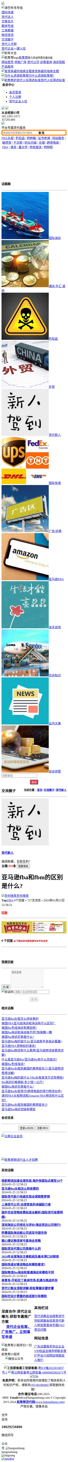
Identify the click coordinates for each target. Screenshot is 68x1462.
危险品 (20, 138)
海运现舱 (59, 62)
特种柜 (48, 147)
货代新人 (61, 790)
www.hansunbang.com (49, 1402)
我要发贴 (23, 866)
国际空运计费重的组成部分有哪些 (24, 1296)
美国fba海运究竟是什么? (18, 1036)
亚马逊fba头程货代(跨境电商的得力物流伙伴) (32, 1091)
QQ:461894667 (40, 1385)
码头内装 (31, 142)
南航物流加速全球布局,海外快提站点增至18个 (32, 1180)
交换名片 (8, 21)
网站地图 (55, 1355)
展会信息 (49, 1320)
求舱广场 (20, 62)
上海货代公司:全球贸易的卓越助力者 (26, 1204)
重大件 (23, 147)
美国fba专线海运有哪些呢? (19, 1027)
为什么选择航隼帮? (41, 75)
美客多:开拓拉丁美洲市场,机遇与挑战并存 (30, 1280)
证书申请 (44, 138)
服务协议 (52, 1346)
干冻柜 (17, 142)
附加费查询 (44, 1325)
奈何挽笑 (23, 895)
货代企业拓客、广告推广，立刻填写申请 (16, 1332)
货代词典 (40, 1316)
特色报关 (36, 147)
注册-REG (42, 1128)
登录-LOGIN (26, 1128)
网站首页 (8, 62)
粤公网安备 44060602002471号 (46, 1372)
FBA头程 (8, 138)
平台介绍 (43, 1355)
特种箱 (31, 138)
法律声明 (51, 1351)
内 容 (6, 987)
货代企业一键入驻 (14, 48)
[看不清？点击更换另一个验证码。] (8, 991)
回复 (5, 912)
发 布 (34, 999)
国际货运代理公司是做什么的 (21, 1248)
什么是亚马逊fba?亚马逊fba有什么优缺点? (29, 1059)
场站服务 (58, 138)
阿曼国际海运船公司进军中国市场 (24, 1232)
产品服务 (8, 66)
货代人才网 (9, 44)
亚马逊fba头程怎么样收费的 (20, 1018)
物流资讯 (8, 35)
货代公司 (33, 62)
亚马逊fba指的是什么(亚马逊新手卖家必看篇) (32, 1041)
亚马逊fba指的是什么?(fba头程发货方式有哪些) (33, 1077)
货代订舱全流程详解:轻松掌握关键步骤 (28, 1288)
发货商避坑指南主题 (45, 71)
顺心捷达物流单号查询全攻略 (21, 1240)
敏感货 (6, 142)
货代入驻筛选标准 (53, 80)
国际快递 (8, 12)
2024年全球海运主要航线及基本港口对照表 (30, 1256)
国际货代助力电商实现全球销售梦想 (26, 1196)
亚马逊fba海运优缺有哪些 (19, 1109)
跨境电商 (53, 142)
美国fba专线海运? (13, 1064)
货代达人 (8, 16)
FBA (5, 147)
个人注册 (15, 96)
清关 (13, 147)
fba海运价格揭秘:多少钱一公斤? (23, 1082)
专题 (55, 1325)
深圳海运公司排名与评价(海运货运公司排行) (31, 1224)
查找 (34, 782)
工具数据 (8, 30)
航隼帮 (23, 57)
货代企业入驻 (18, 101)
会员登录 (15, 92)
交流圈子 (8, 39)
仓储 (42, 142)
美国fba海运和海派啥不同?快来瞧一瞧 (27, 1032)
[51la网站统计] (34, 1376)
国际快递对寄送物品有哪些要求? (23, 1264)
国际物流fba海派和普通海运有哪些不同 (28, 1272)
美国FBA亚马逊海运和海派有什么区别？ (29, 1023)
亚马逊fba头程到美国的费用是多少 (25, 1104)
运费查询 (46, 62)
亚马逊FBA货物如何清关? (19, 1046)
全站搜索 (52, 1316)
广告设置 (40, 1346)
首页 (39, 790)
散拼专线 (8, 26)
